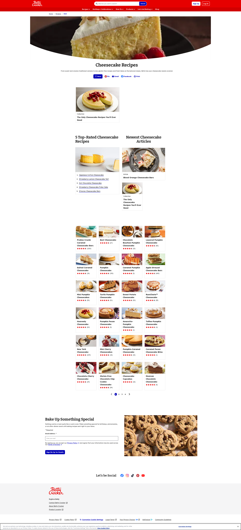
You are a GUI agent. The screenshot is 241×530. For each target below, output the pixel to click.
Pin (108, 76)
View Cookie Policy (103, 528)
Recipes (58, 14)
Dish (65, 14)
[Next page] (129, 394)
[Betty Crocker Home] (37, 4)
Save (99, 76)
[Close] (238, 526)
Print (138, 76)
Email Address (50, 433)
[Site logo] (57, 491)
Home (51, 14)
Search (143, 4)
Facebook (127, 76)
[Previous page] (112, 394)
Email (116, 76)
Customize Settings (184, 526)
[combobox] (118, 4)
